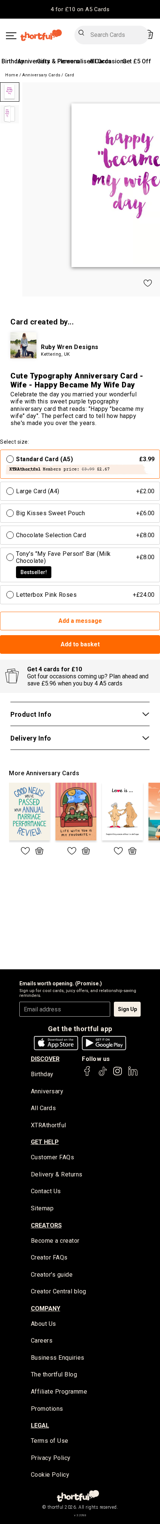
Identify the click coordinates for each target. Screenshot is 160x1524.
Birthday (12, 61)
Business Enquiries (57, 1357)
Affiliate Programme (59, 1391)
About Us (43, 1323)
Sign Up (127, 1009)
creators (46, 1225)
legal (40, 1425)
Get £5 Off (136, 61)
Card (69, 75)
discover (45, 1058)
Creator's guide (52, 1274)
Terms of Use (49, 1440)
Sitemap (42, 1208)
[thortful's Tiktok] (102, 1074)
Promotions (47, 1408)
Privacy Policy (51, 1457)
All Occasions (108, 61)
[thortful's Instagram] (117, 1074)
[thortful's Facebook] (87, 1074)
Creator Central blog (58, 1291)
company (45, 1308)
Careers (42, 1340)
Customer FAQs (52, 1157)
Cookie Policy (50, 1474)
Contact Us (46, 1191)
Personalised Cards (84, 61)
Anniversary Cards (41, 75)
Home (11, 75)
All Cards (43, 1108)
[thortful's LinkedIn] (132, 1074)
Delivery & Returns (57, 1174)
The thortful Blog (54, 1374)
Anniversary (33, 61)
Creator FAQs (49, 1257)
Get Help (45, 1142)
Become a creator (55, 1240)
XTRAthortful (48, 1125)
